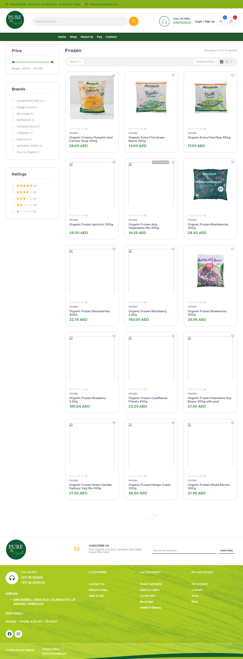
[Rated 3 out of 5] (24, 198)
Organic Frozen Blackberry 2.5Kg (148, 312)
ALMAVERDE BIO (30, 100)
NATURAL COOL (30, 145)
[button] (231, 21)
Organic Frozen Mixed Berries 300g (209, 486)
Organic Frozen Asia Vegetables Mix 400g (144, 226)
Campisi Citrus (28, 126)
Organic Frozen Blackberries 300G (89, 312)
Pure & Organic (29, 152)
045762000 (182, 22)
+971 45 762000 (32, 577)
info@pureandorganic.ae (104, 4)
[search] (133, 21)
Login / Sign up (205, 21)
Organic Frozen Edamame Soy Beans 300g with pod (209, 399)
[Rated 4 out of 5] (24, 192)
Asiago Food (27, 107)
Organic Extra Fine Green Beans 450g (147, 139)
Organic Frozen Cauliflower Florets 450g (148, 399)
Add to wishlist (114, 75)
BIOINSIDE (25, 120)
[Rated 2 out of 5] (24, 205)
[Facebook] (9, 634)
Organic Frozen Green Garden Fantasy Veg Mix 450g (90, 486)
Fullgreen (25, 132)
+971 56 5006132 (33, 582)
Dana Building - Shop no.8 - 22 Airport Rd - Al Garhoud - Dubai (45, 4)
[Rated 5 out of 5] (24, 185)
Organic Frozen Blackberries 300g (208, 226)
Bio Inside (25, 113)
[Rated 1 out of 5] (24, 211)
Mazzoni (24, 139)
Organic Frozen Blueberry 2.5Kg (87, 399)
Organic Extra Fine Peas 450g (209, 137)
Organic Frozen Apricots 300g (91, 224)
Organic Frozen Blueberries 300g (207, 312)
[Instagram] (18, 634)
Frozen (73, 133)
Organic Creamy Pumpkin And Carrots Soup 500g (91, 139)
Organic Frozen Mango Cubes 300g (150, 486)
